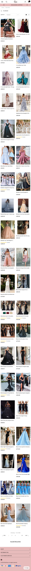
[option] (15, 5)
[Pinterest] (1, 560)
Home (3, 7)
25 (22, 535)
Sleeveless (7, 7)
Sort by (2, 14)
